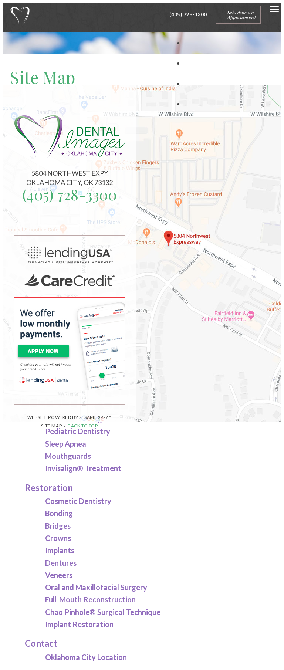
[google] (63, 219)
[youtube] (81, 219)
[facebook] (57, 219)
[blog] (69, 219)
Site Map (51, 426)
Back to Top (83, 426)
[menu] (274, 10)
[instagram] (75, 219)
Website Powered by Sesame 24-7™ (69, 417)
